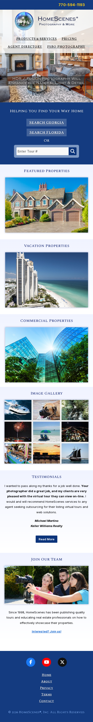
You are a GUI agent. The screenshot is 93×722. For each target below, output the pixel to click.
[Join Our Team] (46, 608)
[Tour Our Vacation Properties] (46, 306)
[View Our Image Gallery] (46, 462)
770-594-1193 (71, 4)
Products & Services (36, 38)
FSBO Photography (66, 46)
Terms (46, 694)
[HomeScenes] (46, 20)
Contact (46, 701)
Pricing (69, 38)
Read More (46, 539)
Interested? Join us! (46, 631)
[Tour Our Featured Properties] (46, 231)
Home (46, 675)
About (46, 681)
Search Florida (46, 132)
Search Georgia (46, 122)
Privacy (46, 688)
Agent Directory (25, 46)
